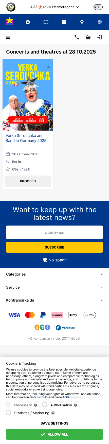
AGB (66, 397)
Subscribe (54, 247)
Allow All (57, 434)
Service (13, 287)
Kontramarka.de (20, 300)
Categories (16, 274)
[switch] (98, 7)
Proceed (28, 181)
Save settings (54, 423)
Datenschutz (39, 397)
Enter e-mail (54, 232)
